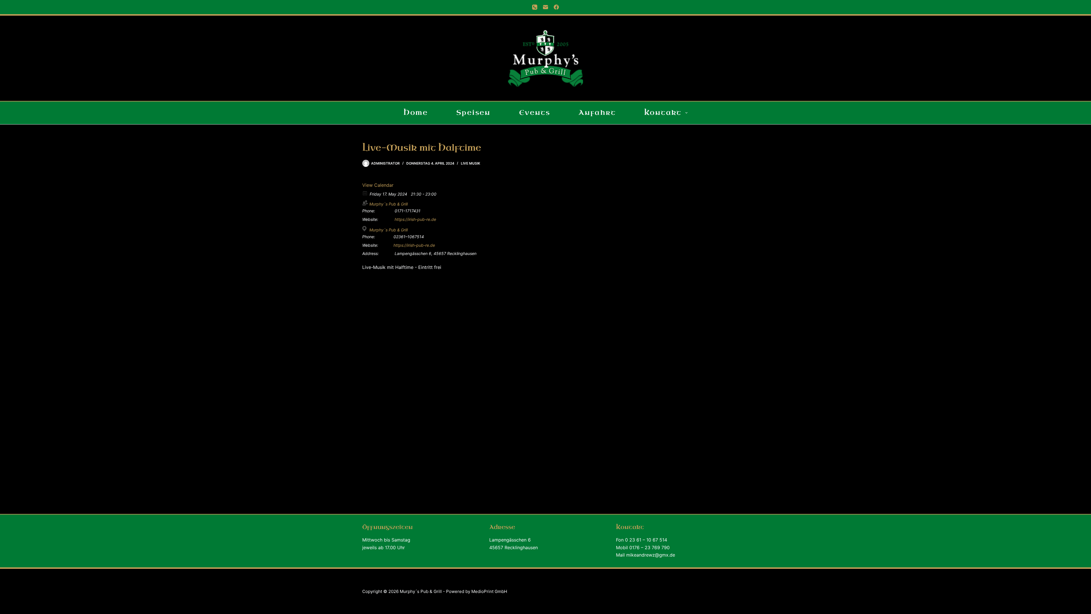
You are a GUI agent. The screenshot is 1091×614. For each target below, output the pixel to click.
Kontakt (663, 112)
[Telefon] (534, 7)
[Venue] (365, 228)
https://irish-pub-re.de (415, 219)
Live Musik (470, 163)
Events (534, 112)
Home (415, 112)
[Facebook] (556, 7)
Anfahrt (597, 112)
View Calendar (377, 185)
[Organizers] (365, 203)
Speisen (473, 112)
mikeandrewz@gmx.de (650, 555)
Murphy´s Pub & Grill (388, 204)
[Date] (365, 193)
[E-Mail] (545, 7)
